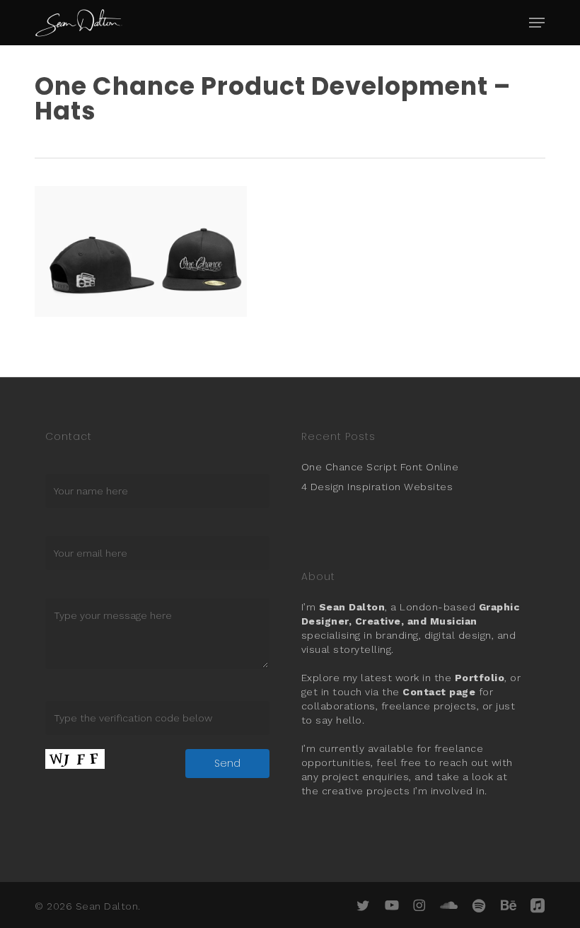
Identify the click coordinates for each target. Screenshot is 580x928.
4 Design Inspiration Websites (377, 486)
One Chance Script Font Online (380, 466)
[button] (537, 23)
